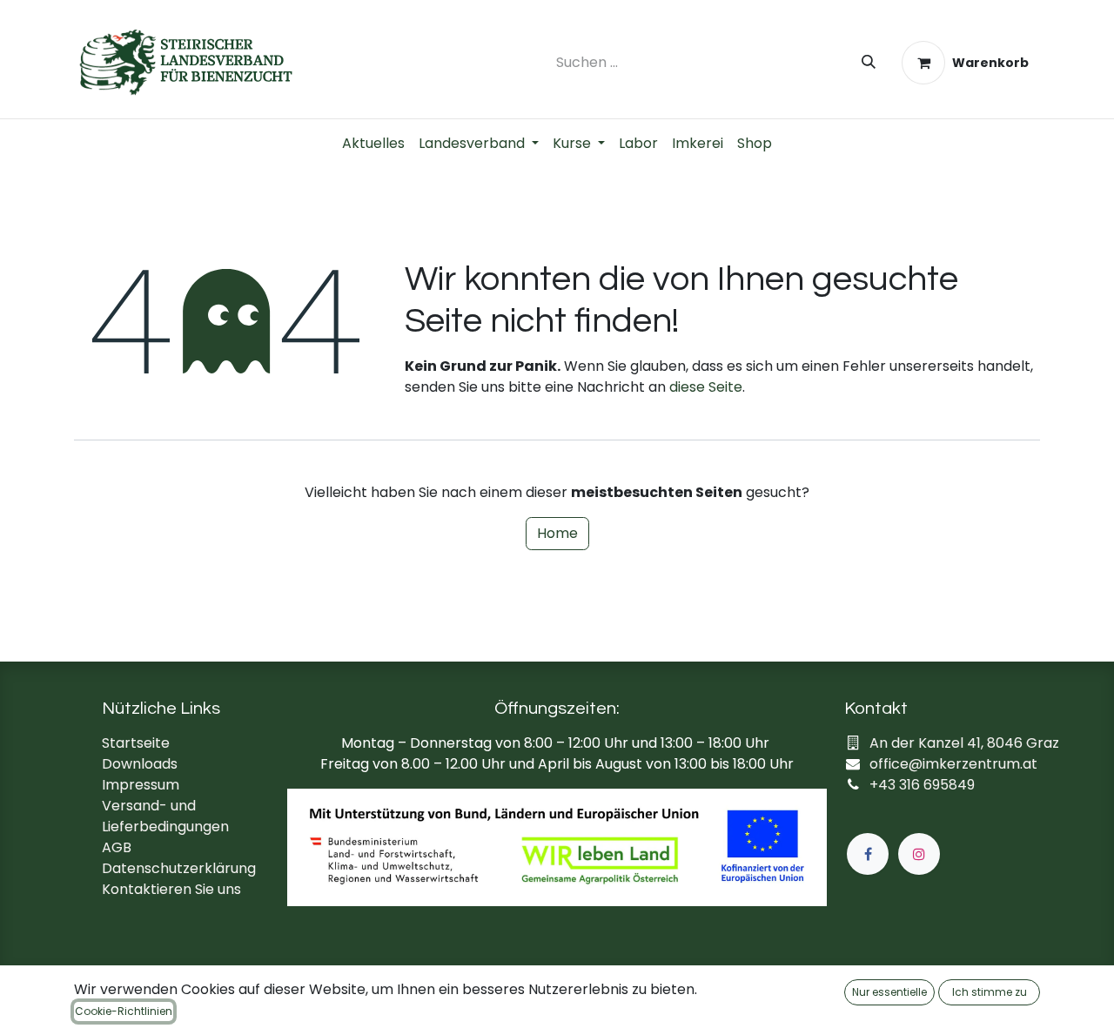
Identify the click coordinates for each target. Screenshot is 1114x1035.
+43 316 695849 (922, 785)
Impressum (140, 785)
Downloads (140, 764)
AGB (116, 847)
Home (557, 533)
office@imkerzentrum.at (953, 764)
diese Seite (705, 387)
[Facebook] (868, 854)
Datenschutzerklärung (179, 868)
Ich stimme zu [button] (989, 992)
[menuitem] (373, 143)
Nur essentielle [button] (889, 992)
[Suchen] (868, 62)
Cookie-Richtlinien (123, 1011)
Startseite (136, 743)
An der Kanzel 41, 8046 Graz (964, 743)
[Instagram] (919, 854)
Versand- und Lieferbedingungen (165, 816)
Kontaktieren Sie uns (171, 889)
